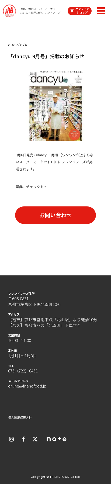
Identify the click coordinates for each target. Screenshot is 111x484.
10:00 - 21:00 (19, 340)
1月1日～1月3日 (22, 355)
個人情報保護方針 (20, 418)
